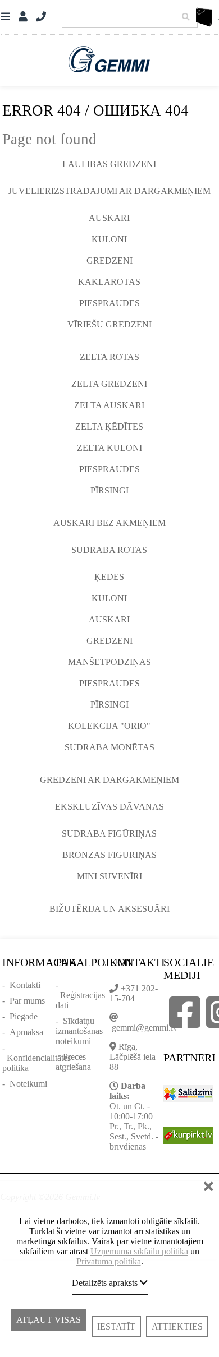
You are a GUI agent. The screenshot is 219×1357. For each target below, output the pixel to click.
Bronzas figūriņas (109, 855)
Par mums (27, 1000)
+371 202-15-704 (134, 993)
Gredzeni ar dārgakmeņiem (109, 779)
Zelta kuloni (109, 448)
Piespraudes (109, 303)
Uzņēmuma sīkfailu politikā (139, 1251)
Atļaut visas (48, 1324)
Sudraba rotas (109, 550)
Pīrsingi (109, 490)
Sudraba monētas (109, 747)
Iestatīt (116, 1326)
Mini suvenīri (109, 876)
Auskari (109, 218)
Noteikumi (28, 1083)
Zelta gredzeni (109, 384)
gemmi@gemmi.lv (144, 1027)
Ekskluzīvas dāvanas (109, 806)
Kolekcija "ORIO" (109, 726)
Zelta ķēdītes (109, 426)
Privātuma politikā (108, 1261)
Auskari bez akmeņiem (109, 523)
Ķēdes (109, 576)
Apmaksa (26, 1032)
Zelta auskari (109, 405)
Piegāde (24, 1016)
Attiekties (177, 1326)
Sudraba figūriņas (109, 833)
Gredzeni (109, 260)
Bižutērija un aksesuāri (109, 908)
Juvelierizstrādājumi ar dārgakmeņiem (109, 191)
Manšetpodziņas (109, 662)
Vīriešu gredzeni (109, 324)
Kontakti (25, 985)
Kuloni (109, 239)
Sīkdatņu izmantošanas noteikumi (79, 1031)
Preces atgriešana (73, 1062)
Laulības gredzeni (109, 164)
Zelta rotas (109, 357)
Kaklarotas (109, 282)
